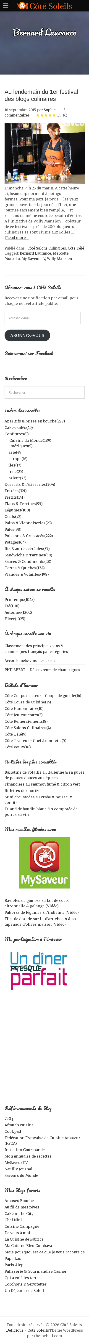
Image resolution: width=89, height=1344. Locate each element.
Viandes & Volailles (27, 574)
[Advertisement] (44, 1051)
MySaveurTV (16, 1162)
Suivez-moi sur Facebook (29, 353)
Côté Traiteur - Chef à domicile (35, 740)
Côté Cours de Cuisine (28, 702)
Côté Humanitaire (24, 708)
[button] (45, 153)
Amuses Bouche (19, 1200)
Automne (18, 612)
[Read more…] (17, 237)
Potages (15, 542)
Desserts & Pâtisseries (30, 484)
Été (12, 606)
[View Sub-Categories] (6, 440)
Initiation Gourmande (25, 1149)
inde (15, 471)
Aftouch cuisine (19, 1125)
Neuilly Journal (18, 1169)
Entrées (16, 491)
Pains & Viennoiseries (28, 523)
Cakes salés (19, 427)
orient (17, 478)
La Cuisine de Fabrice (24, 1239)
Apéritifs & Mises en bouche (35, 421)
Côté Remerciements (26, 721)
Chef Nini (13, 1220)
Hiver (15, 618)
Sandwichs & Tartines (28, 555)
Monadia (12, 258)
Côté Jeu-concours (24, 715)
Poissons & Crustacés (29, 535)
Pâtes (13, 529)
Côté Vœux (18, 747)
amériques (20, 446)
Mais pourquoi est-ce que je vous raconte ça (45, 1252)
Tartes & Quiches (25, 568)
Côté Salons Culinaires (46, 248)
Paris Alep (14, 1265)
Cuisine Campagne (22, 1226)
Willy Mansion (59, 258)
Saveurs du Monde (21, 1175)
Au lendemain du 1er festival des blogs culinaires (41, 95)
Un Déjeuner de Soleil (24, 1290)
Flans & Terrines (24, 503)
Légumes (17, 510)
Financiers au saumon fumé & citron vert (42, 784)
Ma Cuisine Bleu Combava (28, 1245)
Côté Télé (76, 248)
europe (18, 458)
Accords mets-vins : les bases (30, 660)
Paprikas (13, 1258)
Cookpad (13, 1131)
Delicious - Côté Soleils (27, 1330)
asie (15, 452)
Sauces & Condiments (28, 561)
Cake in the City (19, 1213)
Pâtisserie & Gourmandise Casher (36, 1271)
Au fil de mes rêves (22, 1207)
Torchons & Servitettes (26, 1284)
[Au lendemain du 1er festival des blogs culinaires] (45, 182)
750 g (9, 1118)
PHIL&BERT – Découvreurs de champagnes (42, 670)
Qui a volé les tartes (23, 1277)
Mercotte (61, 253)
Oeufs (13, 516)
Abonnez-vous (27, 335)
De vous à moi (17, 1232)
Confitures (17, 434)
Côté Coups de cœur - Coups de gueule (43, 695)
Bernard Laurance (35, 253)
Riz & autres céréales (27, 548)
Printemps (20, 599)
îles (14, 465)
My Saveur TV (33, 258)
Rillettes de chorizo (23, 790)
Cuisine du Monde (30, 440)
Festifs (15, 497)
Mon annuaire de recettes (28, 1156)
